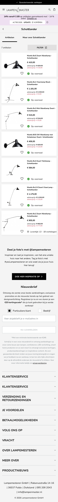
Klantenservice (15, 376)
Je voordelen (13, 410)
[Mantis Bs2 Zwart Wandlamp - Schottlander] (29, 223)
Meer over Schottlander (34, 37)
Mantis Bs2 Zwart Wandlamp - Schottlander (39, 214)
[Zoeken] (49, 9)
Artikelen (9, 37)
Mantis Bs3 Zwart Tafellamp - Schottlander (39, 162)
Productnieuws (15, 470)
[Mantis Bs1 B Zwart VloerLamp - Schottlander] (29, 196)
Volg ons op (12, 430)
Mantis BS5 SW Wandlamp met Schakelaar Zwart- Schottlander (40, 135)
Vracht (8, 440)
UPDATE (27, 22)
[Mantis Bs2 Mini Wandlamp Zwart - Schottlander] (29, 117)
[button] (22, 73)
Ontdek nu (32, 18)
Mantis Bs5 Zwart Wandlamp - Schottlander (39, 56)
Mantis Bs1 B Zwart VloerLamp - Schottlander (40, 188)
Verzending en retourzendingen (16, 398)
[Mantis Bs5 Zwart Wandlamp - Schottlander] (29, 65)
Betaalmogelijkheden (20, 420)
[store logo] (19, 9)
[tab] (29, 376)
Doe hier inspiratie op (27, 276)
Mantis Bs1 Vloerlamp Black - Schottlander (39, 83)
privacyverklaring (39, 363)
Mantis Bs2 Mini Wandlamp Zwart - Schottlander (41, 109)
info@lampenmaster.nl (30, 491)
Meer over (10, 460)
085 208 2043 (44, 487)
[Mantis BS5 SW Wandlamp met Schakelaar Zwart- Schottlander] (29, 144)
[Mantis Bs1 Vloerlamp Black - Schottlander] (29, 91)
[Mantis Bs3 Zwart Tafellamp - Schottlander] (29, 170)
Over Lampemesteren (19, 450)
